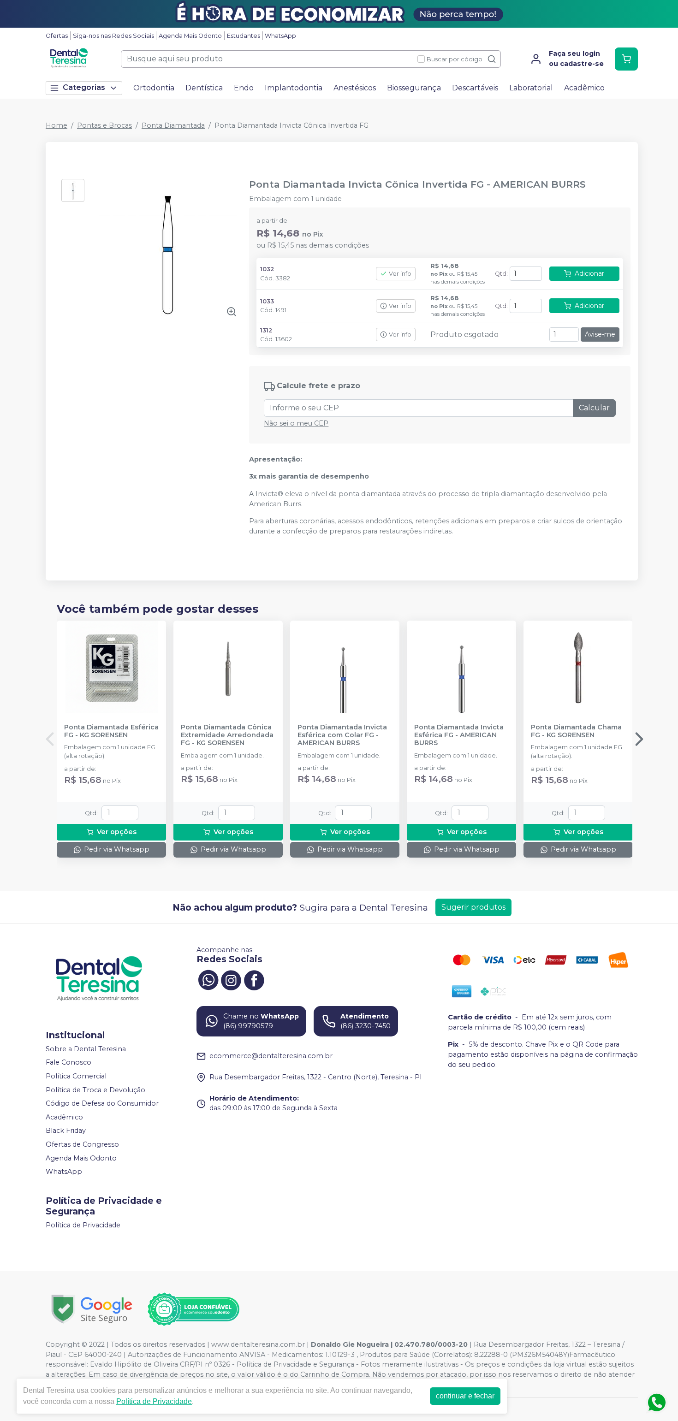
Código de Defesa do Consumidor (102, 1103)
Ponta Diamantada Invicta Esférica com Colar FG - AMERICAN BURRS (342, 735)
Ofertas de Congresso (82, 1144)
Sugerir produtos (473, 907)
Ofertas (57, 35)
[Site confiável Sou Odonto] (193, 1309)
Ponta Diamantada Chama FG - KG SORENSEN (576, 731)
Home (56, 125)
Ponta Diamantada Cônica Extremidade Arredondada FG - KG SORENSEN (227, 735)
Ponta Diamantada (173, 125)
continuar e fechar (465, 1396)
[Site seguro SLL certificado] (92, 1309)
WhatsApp (280, 35)
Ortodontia (153, 87)
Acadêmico (584, 87)
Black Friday (66, 1131)
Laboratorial (531, 87)
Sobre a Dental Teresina (86, 1049)
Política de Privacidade (83, 1225)
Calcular (594, 407)
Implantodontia (293, 87)
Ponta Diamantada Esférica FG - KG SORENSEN (111, 731)
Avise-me (600, 334)
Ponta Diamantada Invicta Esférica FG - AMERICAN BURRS (459, 735)
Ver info (400, 273)
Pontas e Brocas (104, 125)
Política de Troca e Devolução (95, 1090)
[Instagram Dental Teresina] (231, 979)
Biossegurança (414, 87)
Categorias (84, 87)
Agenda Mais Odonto (190, 35)
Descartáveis (475, 87)
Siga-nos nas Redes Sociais (113, 35)
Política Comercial (76, 1076)
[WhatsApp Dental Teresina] (208, 979)
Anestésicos (354, 87)
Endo (244, 87)
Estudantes (243, 35)
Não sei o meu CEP (296, 423)
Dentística (204, 87)
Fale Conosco (68, 1063)
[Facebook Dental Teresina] (254, 979)
